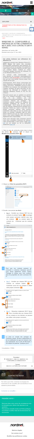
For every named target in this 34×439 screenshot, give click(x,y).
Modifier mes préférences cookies (17, 436)
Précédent (17, 359)
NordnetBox (16, 77)
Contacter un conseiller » (8, 391)
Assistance (5, 33)
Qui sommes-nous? (17, 433)
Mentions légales (17, 430)
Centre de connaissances (17, 33)
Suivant (16, 365)
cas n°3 (12, 124)
